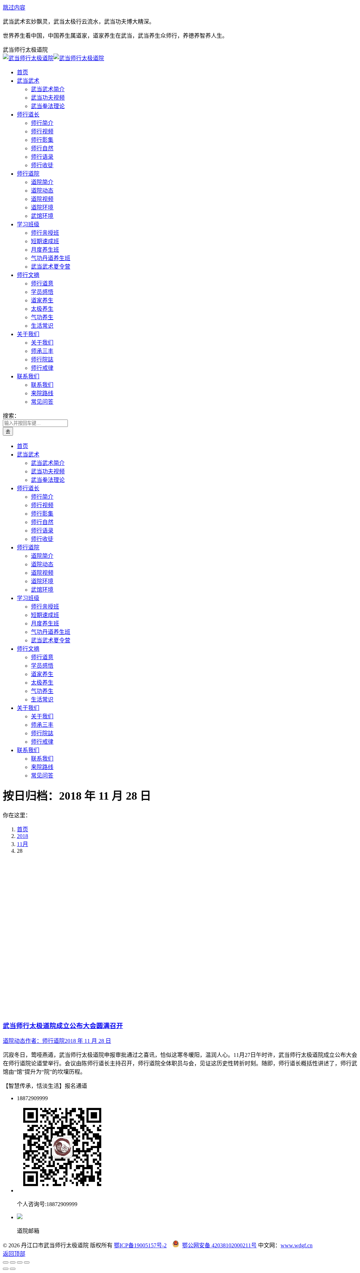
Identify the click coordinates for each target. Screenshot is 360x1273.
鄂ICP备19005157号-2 (140, 1245)
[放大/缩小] (27, 1262)
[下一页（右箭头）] (12, 1269)
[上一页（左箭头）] (5, 1269)
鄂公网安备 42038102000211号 (219, 1245)
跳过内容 (14, 8)
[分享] (12, 1262)
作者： (45, 1041)
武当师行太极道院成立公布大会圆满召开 (63, 1025)
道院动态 (14, 1041)
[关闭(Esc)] (5, 1262)
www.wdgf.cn (297, 1245)
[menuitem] (22, 72)
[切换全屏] (19, 1262)
